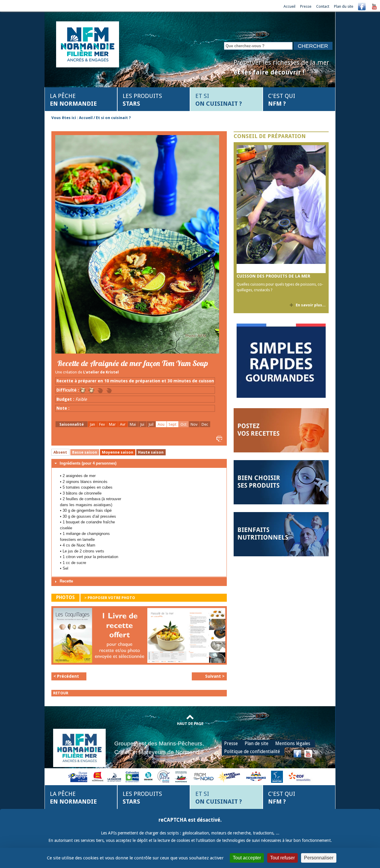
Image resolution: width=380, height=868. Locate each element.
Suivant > (214, 676)
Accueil (289, 6)
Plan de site (256, 743)
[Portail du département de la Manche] (114, 776)
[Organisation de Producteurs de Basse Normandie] (163, 776)
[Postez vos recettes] (281, 430)
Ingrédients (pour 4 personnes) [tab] (88, 463)
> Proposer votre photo (109, 597)
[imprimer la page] (218, 438)
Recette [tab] (66, 581)
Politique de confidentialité (252, 751)
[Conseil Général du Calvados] (132, 776)
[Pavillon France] (281, 396)
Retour (60, 693)
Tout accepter (247, 857)
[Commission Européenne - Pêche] (78, 776)
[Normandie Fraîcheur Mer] (87, 44)
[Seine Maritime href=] (148, 776)
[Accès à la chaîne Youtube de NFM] (374, 6)
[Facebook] (362, 6)
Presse (305, 6)
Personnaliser (318, 857)
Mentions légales (292, 743)
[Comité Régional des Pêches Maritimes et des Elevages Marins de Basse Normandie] (181, 776)
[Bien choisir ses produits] (281, 482)
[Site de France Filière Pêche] (230, 776)
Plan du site (343, 6)
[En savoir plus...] (281, 209)
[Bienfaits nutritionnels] (281, 534)
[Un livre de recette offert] (139, 637)
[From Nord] (204, 776)
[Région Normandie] (97, 776)
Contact (322, 6)
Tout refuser (282, 857)
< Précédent (66, 676)
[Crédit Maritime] (277, 776)
